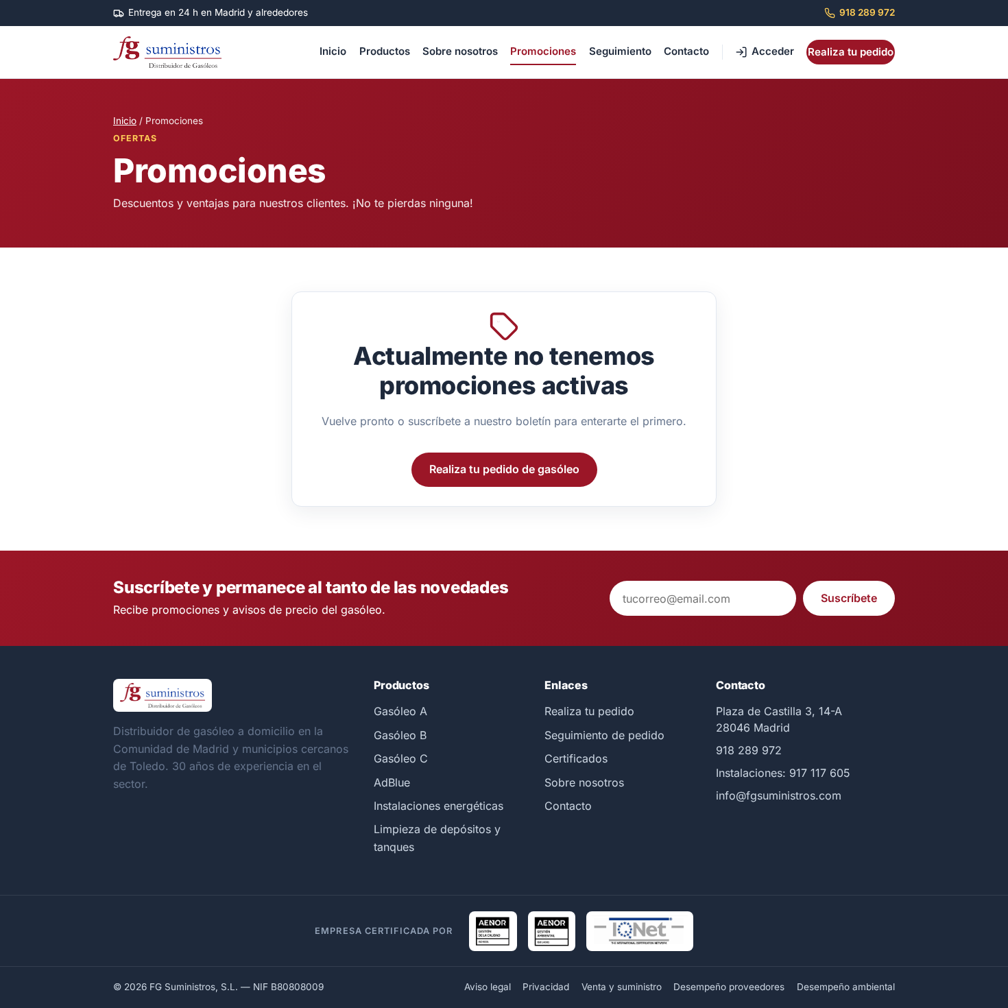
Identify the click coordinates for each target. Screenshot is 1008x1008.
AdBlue (392, 782)
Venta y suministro (621, 986)
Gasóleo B (400, 735)
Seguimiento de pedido (604, 735)
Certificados (576, 758)
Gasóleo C (401, 758)
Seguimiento (620, 51)
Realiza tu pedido (850, 51)
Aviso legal (487, 986)
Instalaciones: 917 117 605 (783, 773)
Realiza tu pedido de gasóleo (504, 469)
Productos (384, 51)
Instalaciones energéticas (438, 806)
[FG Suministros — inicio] (167, 52)
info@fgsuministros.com (778, 795)
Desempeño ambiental (846, 986)
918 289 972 (867, 12)
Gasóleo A (400, 711)
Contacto (686, 51)
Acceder (773, 51)
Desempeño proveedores (728, 986)
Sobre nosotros (460, 51)
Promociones (543, 51)
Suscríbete (849, 598)
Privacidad (546, 986)
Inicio (333, 51)
